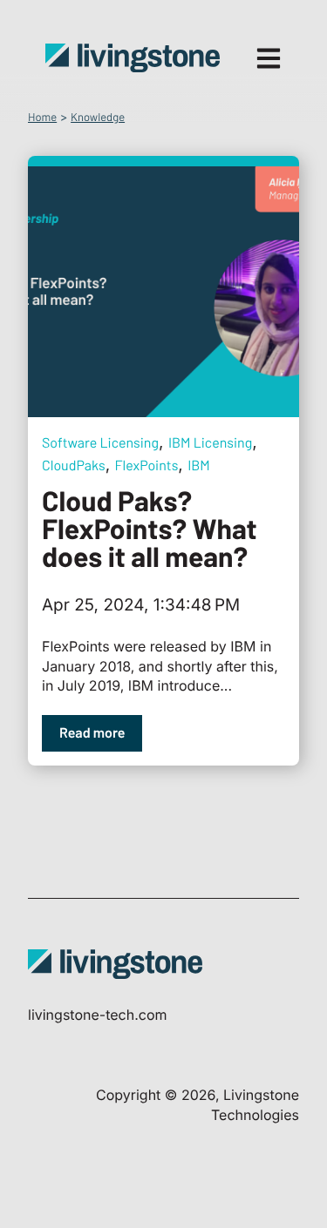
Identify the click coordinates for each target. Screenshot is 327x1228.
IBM (198, 465)
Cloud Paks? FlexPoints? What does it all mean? (149, 528)
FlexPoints (147, 465)
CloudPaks (74, 465)
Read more (92, 733)
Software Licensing (100, 443)
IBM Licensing (210, 443)
